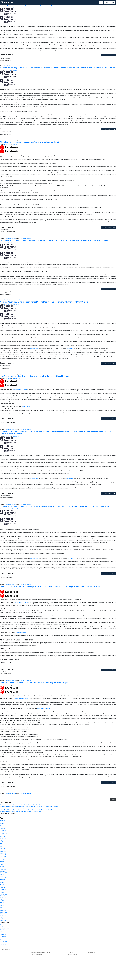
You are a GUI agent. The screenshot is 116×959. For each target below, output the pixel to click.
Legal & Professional (23, 698)
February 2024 (3, 869)
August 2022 (2, 899)
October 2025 (3, 836)
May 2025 (2, 844)
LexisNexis (16, 698)
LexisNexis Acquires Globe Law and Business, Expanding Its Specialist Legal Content (34, 376)
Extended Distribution (4, 928)
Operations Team (16, 7)
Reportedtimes (3, 942)
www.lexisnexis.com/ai (25, 406)
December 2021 (3, 912)
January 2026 (3, 831)
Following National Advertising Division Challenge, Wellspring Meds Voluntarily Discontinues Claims (21, 804)
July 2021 (2, 918)
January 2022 (3, 910)
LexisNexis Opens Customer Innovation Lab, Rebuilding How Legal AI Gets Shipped (34, 682)
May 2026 (2, 825)
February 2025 (3, 849)
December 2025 (3, 833)
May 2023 (2, 884)
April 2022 (2, 905)
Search (1, 796)
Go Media (2, 933)
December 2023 (3, 872)
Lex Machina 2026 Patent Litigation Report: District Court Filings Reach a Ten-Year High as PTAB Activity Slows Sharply (50, 586)
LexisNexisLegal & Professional (21, 602)
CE (4, 65)
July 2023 (2, 881)
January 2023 (3, 890)
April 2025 (2, 846)
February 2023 (3, 889)
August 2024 (2, 859)
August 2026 (2, 820)
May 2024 (2, 864)
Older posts (2, 795)
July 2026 (2, 821)
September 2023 (3, 877)
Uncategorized (3, 944)
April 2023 (2, 885)
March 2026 (2, 828)
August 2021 (2, 917)
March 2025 (2, 848)
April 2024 (2, 866)
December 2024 (3, 853)
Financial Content (3, 929)
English (7, 65)
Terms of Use (71, 952)
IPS (0, 939)
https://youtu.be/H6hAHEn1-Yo (44, 708)
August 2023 (2, 879)
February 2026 (3, 830)
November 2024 (3, 854)
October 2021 (3, 913)
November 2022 (3, 894)
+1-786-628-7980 (38, 954)
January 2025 (3, 851)
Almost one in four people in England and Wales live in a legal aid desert (29, 142)
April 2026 (2, 826)
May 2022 (2, 904)
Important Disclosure (72, 954)
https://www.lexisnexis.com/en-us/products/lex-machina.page (82, 656)
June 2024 (2, 863)
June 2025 (2, 843)
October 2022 (3, 895)
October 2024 (3, 856)
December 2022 (3, 892)
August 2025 (2, 840)
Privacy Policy (71, 949)
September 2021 (3, 915)
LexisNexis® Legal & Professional (20, 389)
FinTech (1, 931)
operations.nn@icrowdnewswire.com (42, 952)
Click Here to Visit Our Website (108, 54)
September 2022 (3, 897)
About (32, 949)
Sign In (101, 2)
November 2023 (3, 874)
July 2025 (2, 841)
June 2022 (2, 902)
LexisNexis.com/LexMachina (21, 632)
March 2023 (2, 887)
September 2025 (3, 838)
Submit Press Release (109, 2)
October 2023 (3, 876)
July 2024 (2, 861)
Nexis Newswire (12, 65)
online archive (70, 39)
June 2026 (2, 823)
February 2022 (3, 908)
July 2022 (2, 900)
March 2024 (2, 867)
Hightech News (3, 936)
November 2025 (3, 835)
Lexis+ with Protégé (72, 390)
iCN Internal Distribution (5, 937)
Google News (3, 934)
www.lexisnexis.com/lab (76, 759)
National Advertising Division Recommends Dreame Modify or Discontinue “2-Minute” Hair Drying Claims (44, 302)
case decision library (34, 39)
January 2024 (3, 871)
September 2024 (3, 858)
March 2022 (2, 907)
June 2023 (2, 882)
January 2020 (3, 920)
